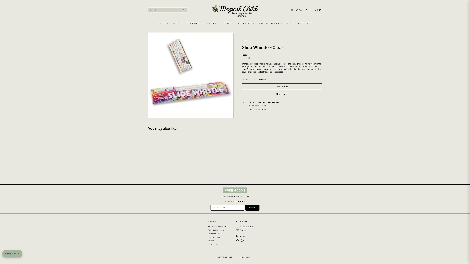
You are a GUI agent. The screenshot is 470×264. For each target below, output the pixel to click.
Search (211, 240)
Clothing (193, 23)
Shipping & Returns (217, 233)
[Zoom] (191, 75)
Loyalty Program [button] (12, 253)
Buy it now (282, 94)
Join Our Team (214, 237)
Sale (290, 23)
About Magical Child (217, 226)
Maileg (212, 23)
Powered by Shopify (242, 257)
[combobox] (167, 10)
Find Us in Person (216, 230)
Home (244, 40)
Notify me (252, 208)
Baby (176, 23)
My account (213, 244)
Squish (228, 23)
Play (162, 23)
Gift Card (305, 23)
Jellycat (245, 23)
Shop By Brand (269, 23)
